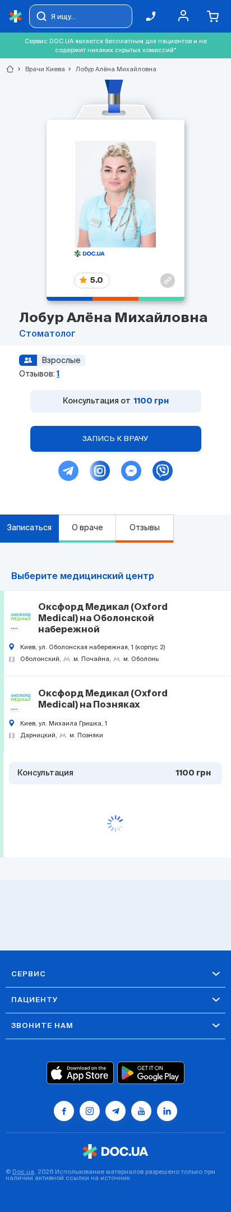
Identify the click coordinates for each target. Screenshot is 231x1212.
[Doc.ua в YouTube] (141, 1111)
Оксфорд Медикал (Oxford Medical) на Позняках (103, 700)
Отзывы (145, 527)
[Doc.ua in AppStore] (80, 1073)
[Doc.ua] (15, 16)
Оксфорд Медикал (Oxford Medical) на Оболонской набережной (103, 619)
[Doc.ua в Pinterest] (167, 1111)
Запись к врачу (115, 438)
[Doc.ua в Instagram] (90, 1111)
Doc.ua (23, 1171)
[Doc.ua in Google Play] (150, 1073)
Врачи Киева (40, 69)
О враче (87, 527)
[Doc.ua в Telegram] (115, 1111)
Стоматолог (47, 334)
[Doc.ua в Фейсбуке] (64, 1111)
